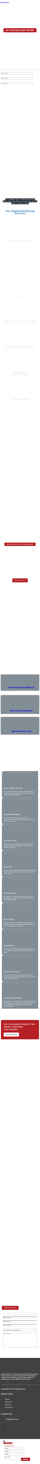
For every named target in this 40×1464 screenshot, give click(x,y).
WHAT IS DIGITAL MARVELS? (21, 687)
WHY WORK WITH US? (21, 731)
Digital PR (20, 421)
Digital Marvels (4, 2)
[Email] (14, 1454)
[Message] (13, 1459)
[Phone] (14, 1451)
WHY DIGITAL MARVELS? (21, 711)
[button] (33, 8)
